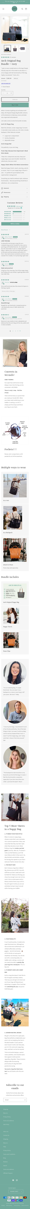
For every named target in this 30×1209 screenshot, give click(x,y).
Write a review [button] (15, 224)
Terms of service (25, 1205)
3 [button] (15, 331)
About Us (5, 1131)
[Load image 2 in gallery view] (15, 48)
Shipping (5, 1109)
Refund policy (9, 1205)
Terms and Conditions (9, 1154)
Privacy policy (17, 1205)
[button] (3, 9)
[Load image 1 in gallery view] (7, 48)
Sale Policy (6, 1124)
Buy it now (15, 105)
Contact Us (6, 1135)
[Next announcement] (27, 2)
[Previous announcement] (3, 2)
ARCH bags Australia (14, 1203)
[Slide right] (28, 49)
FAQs (4, 1146)
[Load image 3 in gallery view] (22, 48)
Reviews (5, 1161)
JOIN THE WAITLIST (5, 83)
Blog (4, 1158)
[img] (5, 234)
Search (5, 1165)
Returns (5, 1113)
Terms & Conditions (8, 1120)
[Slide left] (2, 49)
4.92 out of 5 (19, 206)
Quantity (3, 90)
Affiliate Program (7, 1173)
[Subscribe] (25, 1100)
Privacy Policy (7, 1117)
